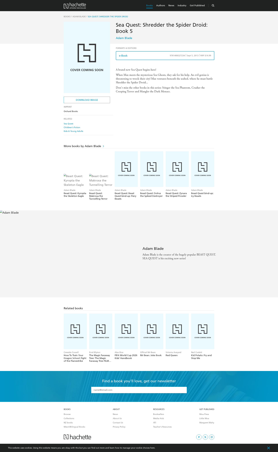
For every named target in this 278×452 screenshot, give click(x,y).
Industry (182, 5)
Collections (69, 419)
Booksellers (158, 414)
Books (149, 5)
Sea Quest (68, 123)
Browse (67, 414)
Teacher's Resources (162, 427)
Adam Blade (124, 38)
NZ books (68, 423)
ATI (154, 423)
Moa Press (204, 414)
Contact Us (118, 423)
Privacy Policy (119, 427)
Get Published (197, 5)
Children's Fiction (72, 127)
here (152, 448)
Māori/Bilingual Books (74, 427)
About (116, 409)
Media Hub (158, 419)
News (171, 5)
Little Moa (204, 419)
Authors (160, 5)
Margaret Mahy (206, 423)
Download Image (87, 100)
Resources (158, 409)
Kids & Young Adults (73, 131)
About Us (117, 419)
